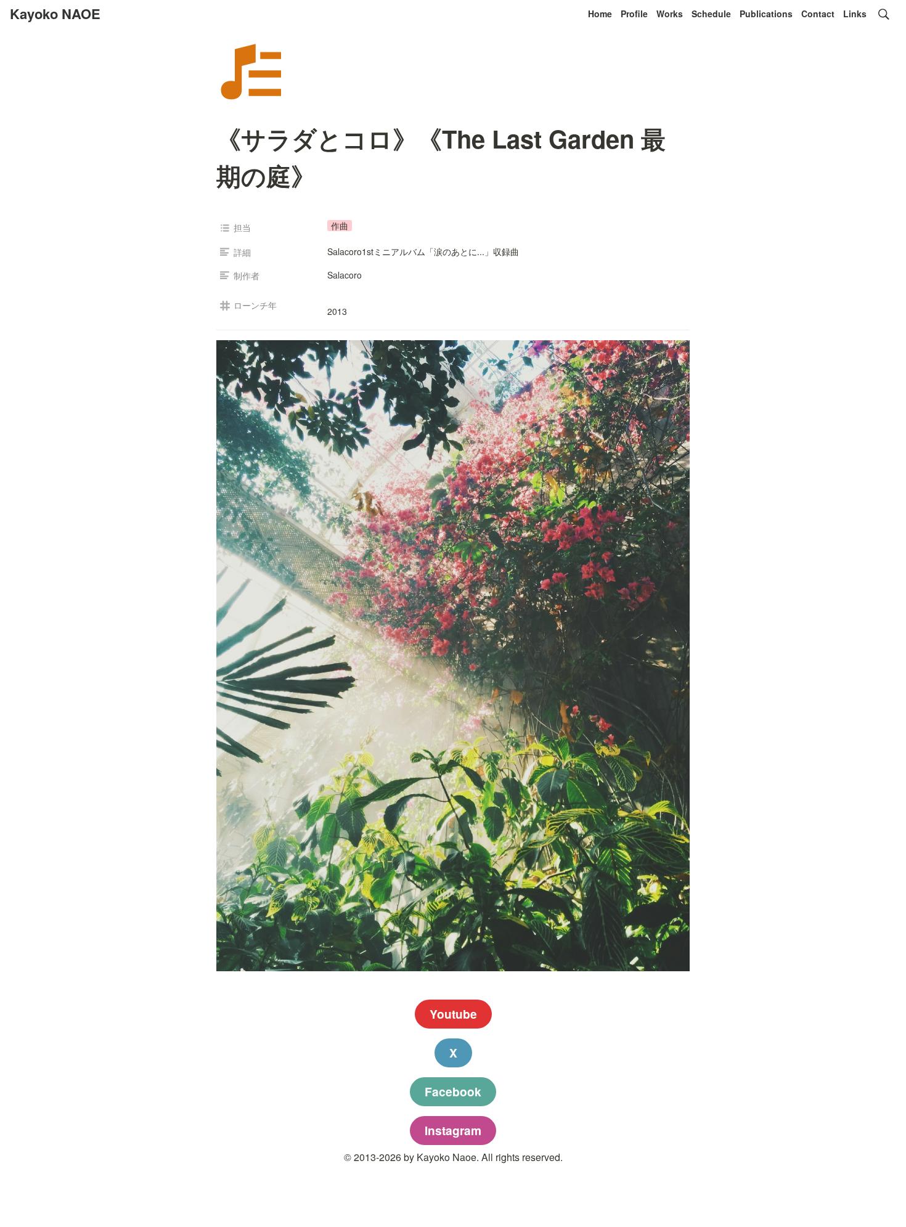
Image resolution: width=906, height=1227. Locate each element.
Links (855, 13)
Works (669, 13)
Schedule (711, 13)
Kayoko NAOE (55, 13)
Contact (818, 13)
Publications (766, 13)
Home (600, 13)
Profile (634, 13)
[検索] (883, 14)
